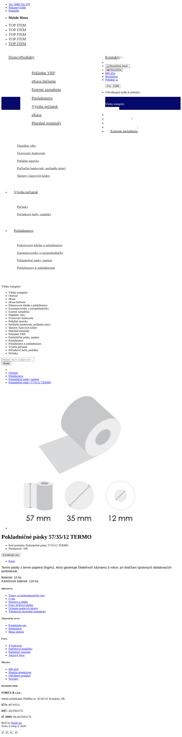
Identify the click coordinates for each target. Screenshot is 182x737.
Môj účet (13, 669)
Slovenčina (115, 70)
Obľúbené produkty (20, 675)
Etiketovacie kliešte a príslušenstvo (39, 245)
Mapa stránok (16, 631)
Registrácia (111, 76)
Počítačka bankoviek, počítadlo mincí (41, 168)
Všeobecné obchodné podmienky (27, 611)
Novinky (13, 678)
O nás (12, 598)
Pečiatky (22, 207)
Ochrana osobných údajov (23, 608)
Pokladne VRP (43, 73)
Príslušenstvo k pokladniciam (36, 268)
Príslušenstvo (42, 98)
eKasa (36, 114)
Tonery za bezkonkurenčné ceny (27, 595)
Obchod (13, 372)
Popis (12, 561)
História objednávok (20, 672)
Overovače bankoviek (31, 153)
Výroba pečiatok (45, 106)
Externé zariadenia (46, 89)
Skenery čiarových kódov (33, 175)
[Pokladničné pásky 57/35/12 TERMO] (80, 528)
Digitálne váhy (26, 145)
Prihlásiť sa (111, 79)
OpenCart (16, 722)
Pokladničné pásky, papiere (34, 260)
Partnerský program (20, 651)
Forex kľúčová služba (21, 605)
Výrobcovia (15, 645)
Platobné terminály (46, 123)
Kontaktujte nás (11, 555)
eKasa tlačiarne (44, 81)
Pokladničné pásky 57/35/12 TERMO (30, 382)
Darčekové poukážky (21, 648)
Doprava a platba (18, 601)
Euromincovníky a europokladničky (40, 253)
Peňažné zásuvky (28, 161)
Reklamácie (15, 628)
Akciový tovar (17, 655)
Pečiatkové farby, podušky (34, 214)
